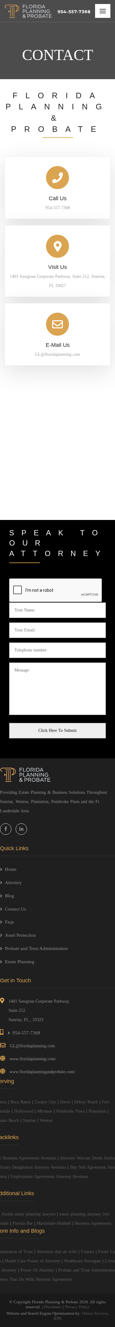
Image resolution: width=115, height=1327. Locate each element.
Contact (87, 1251)
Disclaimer (53, 1307)
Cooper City (45, 1102)
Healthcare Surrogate (82, 1261)
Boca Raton (20, 1102)
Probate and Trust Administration (36, 948)
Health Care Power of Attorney (32, 1261)
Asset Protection (20, 935)
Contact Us (15, 909)
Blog (9, 895)
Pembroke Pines (70, 1111)
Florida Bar (23, 1223)
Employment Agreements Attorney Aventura (49, 1176)
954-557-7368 (73, 11)
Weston (46, 1120)
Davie (65, 1102)
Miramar (44, 1111)
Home (11, 869)
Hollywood (23, 1111)
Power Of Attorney (37, 1270)
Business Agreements (93, 1223)
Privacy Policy (77, 1307)
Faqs (9, 921)
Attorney (13, 882)
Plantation (97, 1111)
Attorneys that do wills (56, 1251)
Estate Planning (19, 961)
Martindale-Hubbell (54, 1223)
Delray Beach (86, 1102)
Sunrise (29, 1120)
